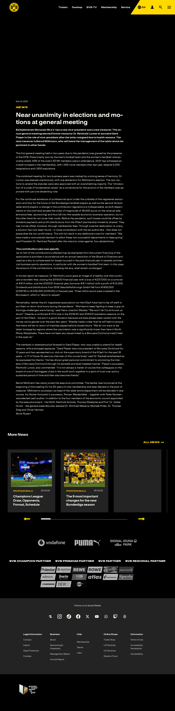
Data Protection (31, 650)
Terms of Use (136, 639)
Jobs (79, 653)
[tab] (30, 561)
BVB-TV (92, 7)
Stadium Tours (111, 656)
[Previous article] (27, 519)
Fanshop (77, 7)
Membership (109, 7)
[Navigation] (169, 7)
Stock (53, 639)
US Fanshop (110, 645)
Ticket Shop (109, 639)
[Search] (160, 7)
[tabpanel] (87, 577)
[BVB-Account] (152, 7)
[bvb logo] (14, 7)
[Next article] (141, 519)
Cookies (27, 656)
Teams (80, 647)
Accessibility (136, 654)
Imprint (26, 645)
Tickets (63, 7)
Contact (27, 639)
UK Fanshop (110, 650)
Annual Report (57, 659)
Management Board (60, 654)
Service (125, 7)
